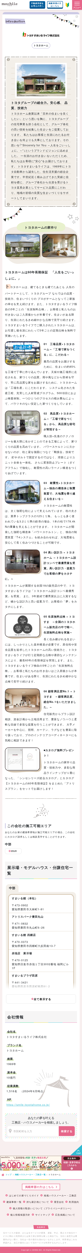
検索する (66, 1131)
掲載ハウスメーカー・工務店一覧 (30, 1174)
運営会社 (59, 1201)
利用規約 (74, 1201)
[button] (77, 5)
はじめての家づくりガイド (24, 1195)
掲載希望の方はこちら (55, 4)
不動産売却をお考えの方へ (37, 4)
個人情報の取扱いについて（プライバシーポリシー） (43, 1208)
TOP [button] (78, 1153)
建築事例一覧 (14, 1201)
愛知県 (14, 851)
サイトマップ (42, 1214)
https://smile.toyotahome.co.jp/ (28, 1105)
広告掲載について (65, 1214)
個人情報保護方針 (20, 1214)
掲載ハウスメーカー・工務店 (60, 1195)
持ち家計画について (38, 1201)
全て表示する (42, 999)
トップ (9, 1174)
